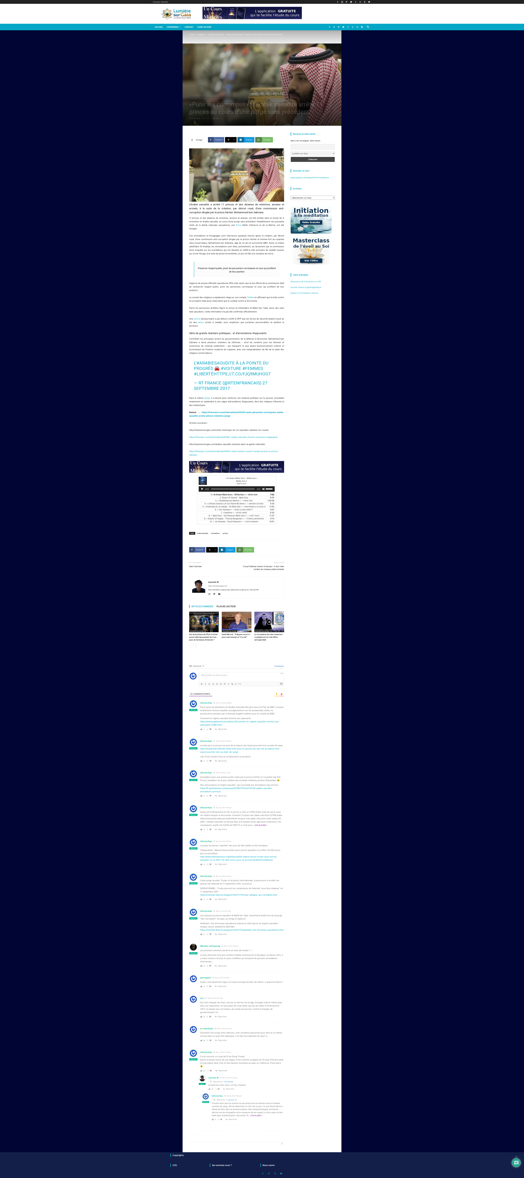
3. (234, 500)
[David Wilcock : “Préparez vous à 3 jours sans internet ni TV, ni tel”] (236, 622)
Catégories (172, 27)
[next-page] (195, 645)
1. (234, 494)
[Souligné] (209, 684)
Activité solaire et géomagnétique (306, 287)
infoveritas (228, 1082)
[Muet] (263, 489)
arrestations (215, 533)
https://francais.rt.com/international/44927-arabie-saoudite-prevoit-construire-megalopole (233, 437)
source (197, 318)
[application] (237, 489)
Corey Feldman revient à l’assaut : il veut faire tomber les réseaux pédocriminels (263, 568)
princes (225, 533)
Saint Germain (195, 566)
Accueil (159, 27)
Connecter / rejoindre (160, 2)
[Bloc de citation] (225, 684)
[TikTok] (356, 2)
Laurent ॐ (196, 118)
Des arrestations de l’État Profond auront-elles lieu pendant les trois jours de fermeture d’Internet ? (203, 637)
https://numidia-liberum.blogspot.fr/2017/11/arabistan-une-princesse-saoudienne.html (242, 930)
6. (234, 509)
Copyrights (178, 1155)
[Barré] (213, 684)
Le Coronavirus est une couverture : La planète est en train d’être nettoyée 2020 (268, 637)
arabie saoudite (202, 533)
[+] (239, 684)
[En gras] (202, 684)
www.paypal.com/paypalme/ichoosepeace (310, 177)
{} (236, 684)
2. (234, 497)
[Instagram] (342, 2)
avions (201, 322)
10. (234, 521)
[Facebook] (338, 2)
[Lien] (232, 684)
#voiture (231, 368)
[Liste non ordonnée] (221, 684)
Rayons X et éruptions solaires (304, 293)
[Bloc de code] (228, 684)
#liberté (204, 373)
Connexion (279, 666)
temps (207, 398)
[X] (360, 2)
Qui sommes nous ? (222, 1165)
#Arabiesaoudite (215, 363)
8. (234, 515)
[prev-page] (191, 645)
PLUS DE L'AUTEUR (226, 606)
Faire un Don (204, 27)
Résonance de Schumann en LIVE (306, 281)
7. (234, 512)
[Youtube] (369, 2)
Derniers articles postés (223, 98)
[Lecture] (202, 489)
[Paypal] (347, 2)
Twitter (250, 297)
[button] (368, 27)
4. (233, 503)
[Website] (365, 2)
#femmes (252, 368)
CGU (174, 1165)
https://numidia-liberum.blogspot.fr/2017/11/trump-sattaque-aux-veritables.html (238, 895)
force (238, 225)
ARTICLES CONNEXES (202, 606)
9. (234, 518)
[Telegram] (351, 2)
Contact (189, 27)
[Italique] (205, 684)
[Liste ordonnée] (217, 684)
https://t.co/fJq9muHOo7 (242, 373)
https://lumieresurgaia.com (217, 586)
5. (234, 506)
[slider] (269, 488)
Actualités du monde (216, 34)
